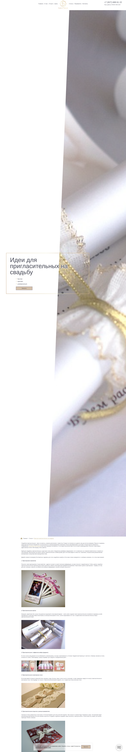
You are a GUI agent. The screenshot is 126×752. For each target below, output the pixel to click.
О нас (46, 3)
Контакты (85, 3)
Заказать (24, 288)
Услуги (51, 3)
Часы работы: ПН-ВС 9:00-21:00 (112, 4)
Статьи (71, 3)
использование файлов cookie (43, 747)
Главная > (25, 538)
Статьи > (31, 538)
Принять (85, 746)
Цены (56, 3)
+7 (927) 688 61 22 (113, 2)
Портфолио (78, 3)
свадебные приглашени (35, 546)
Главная (40, 3)
